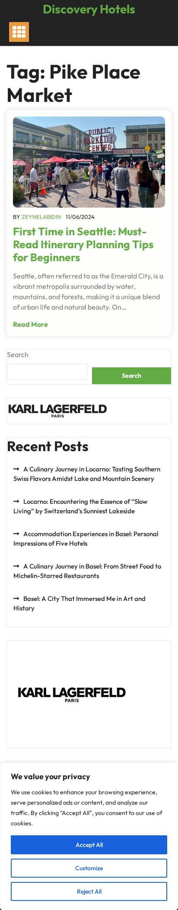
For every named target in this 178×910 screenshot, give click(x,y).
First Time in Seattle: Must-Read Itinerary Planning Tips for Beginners (83, 244)
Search (18, 354)
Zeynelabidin (41, 216)
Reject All (89, 891)
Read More (30, 324)
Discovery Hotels (89, 8)
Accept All (89, 845)
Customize (89, 868)
